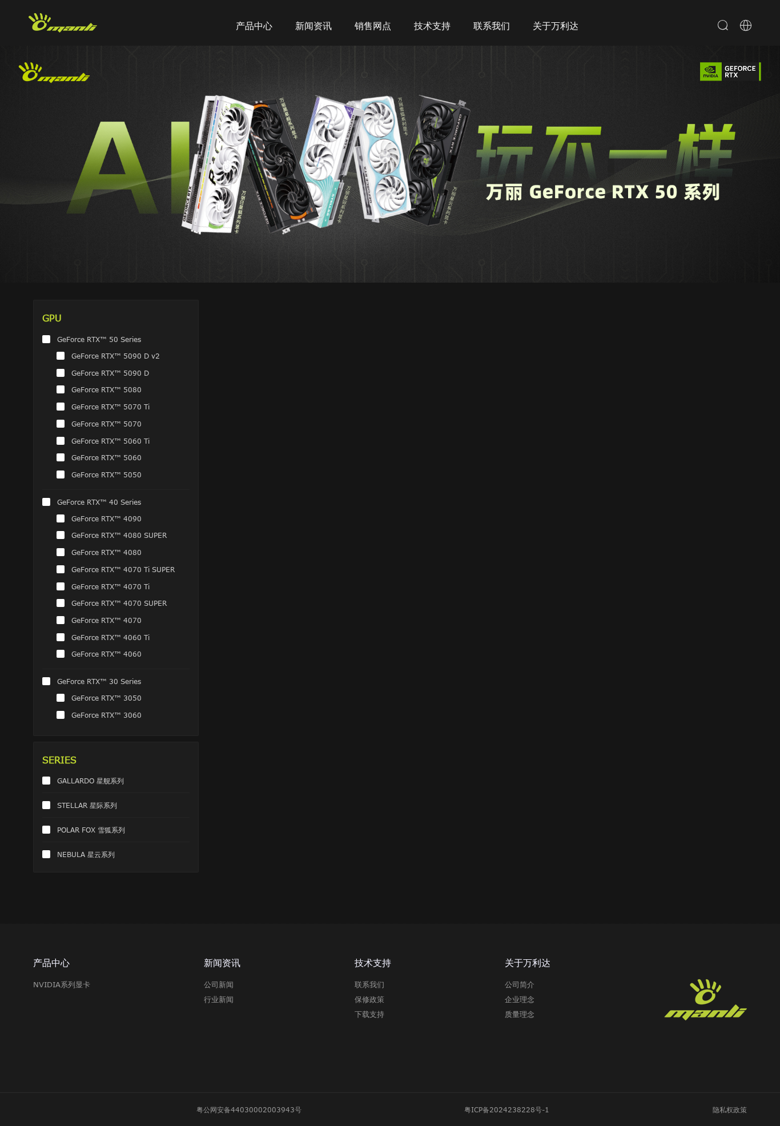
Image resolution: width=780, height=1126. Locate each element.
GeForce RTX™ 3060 (106, 715)
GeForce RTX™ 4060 (106, 654)
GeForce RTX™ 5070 (106, 424)
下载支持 (369, 1014)
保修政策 (369, 999)
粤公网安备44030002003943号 (248, 1109)
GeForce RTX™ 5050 (106, 474)
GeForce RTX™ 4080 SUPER (119, 535)
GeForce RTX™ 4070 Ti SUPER (123, 569)
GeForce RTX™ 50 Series (99, 339)
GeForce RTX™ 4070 (106, 620)
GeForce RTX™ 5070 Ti (110, 407)
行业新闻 (219, 999)
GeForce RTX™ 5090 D (110, 373)
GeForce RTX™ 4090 (106, 518)
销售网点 (373, 26)
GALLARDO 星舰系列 (90, 781)
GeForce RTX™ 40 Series (99, 502)
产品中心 (254, 26)
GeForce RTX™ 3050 (106, 698)
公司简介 (519, 984)
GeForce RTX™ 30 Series (99, 681)
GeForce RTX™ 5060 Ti (110, 441)
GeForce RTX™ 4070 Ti (110, 586)
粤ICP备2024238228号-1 (506, 1109)
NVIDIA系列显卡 (61, 984)
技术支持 (432, 26)
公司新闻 (219, 984)
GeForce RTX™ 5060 (106, 457)
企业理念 (519, 999)
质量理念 (519, 1014)
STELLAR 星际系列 (87, 805)
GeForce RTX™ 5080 (106, 389)
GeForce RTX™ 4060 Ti (110, 637)
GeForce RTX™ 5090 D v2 (115, 356)
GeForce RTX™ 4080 (106, 552)
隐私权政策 (730, 1109)
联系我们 (491, 26)
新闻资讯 (313, 26)
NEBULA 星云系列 (86, 854)
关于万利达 (555, 26)
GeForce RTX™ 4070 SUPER (119, 603)
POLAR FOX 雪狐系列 (91, 830)
